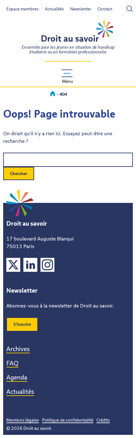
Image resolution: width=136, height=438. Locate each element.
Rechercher (113, 8)
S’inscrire (22, 324)
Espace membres (22, 9)
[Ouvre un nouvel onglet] (13, 266)
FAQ (12, 363)
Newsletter (80, 9)
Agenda (16, 377)
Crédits (103, 420)
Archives (18, 349)
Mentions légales (22, 420)
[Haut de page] (123, 425)
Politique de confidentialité (67, 420)
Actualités (54, 9)
